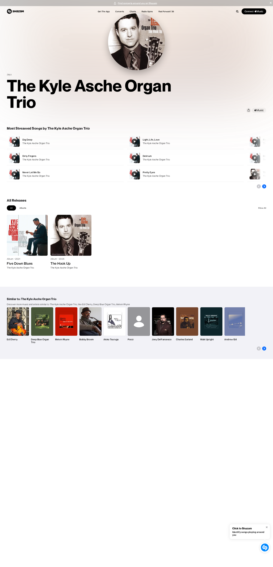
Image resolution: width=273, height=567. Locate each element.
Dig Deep (27, 139)
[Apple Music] (12, 272)
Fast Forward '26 (166, 11)
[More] (107, 141)
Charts (133, 11)
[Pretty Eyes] (185, 174)
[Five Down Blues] (255, 141)
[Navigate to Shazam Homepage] (15, 11)
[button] (271, 2)
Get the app (104, 11)
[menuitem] (104, 11)
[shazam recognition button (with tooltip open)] (265, 547)
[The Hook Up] (255, 174)
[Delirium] (185, 157)
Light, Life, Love (151, 139)
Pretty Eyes (149, 172)
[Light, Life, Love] (185, 141)
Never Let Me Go (31, 172)
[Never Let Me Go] (65, 174)
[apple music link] (259, 110)
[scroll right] (264, 186)
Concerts (119, 11)
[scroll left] (259, 186)
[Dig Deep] (65, 141)
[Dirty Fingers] (65, 157)
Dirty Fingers (29, 156)
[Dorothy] (255, 158)
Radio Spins (147, 11)
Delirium (147, 156)
